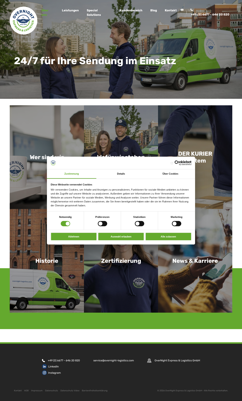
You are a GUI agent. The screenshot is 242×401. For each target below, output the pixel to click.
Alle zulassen (168, 236)
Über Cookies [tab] (170, 173)
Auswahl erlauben (121, 236)
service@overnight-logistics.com (113, 360)
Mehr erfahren (43, 315)
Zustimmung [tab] (71, 173)
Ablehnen (73, 236)
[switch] (102, 223)
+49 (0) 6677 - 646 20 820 (64, 360)
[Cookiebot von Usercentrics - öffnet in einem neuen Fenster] (177, 162)
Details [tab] (121, 173)
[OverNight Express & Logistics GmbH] (23, 21)
